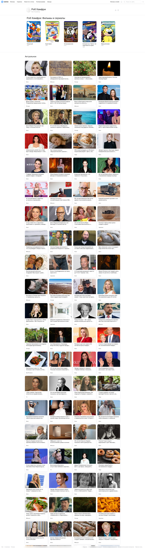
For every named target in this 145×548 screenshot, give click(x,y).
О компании (7, 546)
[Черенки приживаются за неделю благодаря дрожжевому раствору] (36, 338)
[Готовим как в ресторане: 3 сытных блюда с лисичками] (108, 508)
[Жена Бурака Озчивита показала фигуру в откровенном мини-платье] (60, 169)
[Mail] (2, 2)
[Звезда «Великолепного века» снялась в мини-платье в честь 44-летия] (60, 484)
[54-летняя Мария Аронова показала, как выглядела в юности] (60, 387)
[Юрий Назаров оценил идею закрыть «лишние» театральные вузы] (108, 532)
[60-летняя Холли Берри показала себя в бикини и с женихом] (108, 411)
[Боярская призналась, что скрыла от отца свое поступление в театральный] (84, 169)
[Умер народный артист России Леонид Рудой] (108, 72)
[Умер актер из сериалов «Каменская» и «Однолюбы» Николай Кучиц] (60, 508)
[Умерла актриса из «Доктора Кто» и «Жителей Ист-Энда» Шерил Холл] (84, 484)
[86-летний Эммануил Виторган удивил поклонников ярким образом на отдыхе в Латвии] (84, 193)
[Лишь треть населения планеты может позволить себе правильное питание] (36, 508)
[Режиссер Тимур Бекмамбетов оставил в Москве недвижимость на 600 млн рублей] (84, 241)
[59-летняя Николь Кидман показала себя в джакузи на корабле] (84, 435)
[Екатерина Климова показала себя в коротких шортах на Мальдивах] (36, 411)
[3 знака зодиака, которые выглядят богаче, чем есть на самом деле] (108, 387)
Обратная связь (138, 546)
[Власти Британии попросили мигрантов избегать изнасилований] (84, 96)
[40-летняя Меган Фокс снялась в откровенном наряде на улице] (108, 169)
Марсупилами (105, 44)
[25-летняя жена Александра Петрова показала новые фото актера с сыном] (60, 363)
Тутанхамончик (68, 44)
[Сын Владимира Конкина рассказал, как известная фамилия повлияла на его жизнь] (108, 363)
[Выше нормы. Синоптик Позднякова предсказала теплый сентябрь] (36, 96)
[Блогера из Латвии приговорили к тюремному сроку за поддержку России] (36, 290)
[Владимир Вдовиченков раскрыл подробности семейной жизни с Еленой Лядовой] (108, 96)
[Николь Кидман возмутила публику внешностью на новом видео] (36, 435)
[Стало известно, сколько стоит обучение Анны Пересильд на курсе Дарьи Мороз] (36, 460)
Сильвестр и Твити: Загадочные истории (90, 44)
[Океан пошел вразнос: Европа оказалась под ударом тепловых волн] (84, 120)
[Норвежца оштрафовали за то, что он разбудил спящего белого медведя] (36, 241)
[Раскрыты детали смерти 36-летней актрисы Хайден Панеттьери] (84, 338)
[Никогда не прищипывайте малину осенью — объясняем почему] (84, 72)
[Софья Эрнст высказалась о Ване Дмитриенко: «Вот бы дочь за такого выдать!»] (36, 314)
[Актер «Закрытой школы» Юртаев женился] (60, 532)
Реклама (13, 546)
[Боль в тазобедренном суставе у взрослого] (60, 266)
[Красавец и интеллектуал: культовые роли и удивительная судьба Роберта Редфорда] (108, 484)
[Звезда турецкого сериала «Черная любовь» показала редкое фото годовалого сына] (84, 363)
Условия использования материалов (126, 546)
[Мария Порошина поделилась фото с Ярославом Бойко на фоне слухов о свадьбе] (108, 120)
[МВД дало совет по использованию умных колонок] (60, 435)
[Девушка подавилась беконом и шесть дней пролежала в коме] (60, 314)
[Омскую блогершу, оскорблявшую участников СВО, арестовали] (60, 193)
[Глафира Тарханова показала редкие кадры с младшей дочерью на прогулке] (36, 169)
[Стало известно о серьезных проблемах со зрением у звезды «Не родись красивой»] (36, 217)
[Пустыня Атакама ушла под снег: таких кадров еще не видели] (60, 290)
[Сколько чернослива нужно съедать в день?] (108, 217)
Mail (2, 546)
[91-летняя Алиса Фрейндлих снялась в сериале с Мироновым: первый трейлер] (60, 120)
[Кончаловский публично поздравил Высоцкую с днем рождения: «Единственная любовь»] (36, 266)
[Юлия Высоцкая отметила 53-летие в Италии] (36, 532)
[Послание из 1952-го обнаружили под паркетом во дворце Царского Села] (60, 72)
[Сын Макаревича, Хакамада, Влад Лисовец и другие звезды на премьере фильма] (60, 338)
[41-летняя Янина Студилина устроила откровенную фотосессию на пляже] (36, 193)
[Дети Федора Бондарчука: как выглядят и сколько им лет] (60, 217)
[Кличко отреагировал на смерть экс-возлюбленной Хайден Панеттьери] (108, 338)
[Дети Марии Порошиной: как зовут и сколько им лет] (36, 120)
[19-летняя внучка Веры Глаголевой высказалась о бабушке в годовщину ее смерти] (84, 217)
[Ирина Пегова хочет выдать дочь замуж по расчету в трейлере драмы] (108, 266)
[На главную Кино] (5, 2)
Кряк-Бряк (48, 44)
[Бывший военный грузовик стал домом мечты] (108, 193)
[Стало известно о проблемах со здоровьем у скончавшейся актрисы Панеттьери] (36, 72)
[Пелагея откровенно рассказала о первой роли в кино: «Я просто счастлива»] (84, 411)
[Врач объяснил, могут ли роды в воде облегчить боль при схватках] (108, 241)
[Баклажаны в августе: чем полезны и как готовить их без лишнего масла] (36, 363)
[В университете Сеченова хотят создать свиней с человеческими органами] (84, 532)
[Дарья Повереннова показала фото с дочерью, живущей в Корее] (84, 460)
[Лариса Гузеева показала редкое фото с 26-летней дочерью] (60, 96)
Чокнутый (30, 44)
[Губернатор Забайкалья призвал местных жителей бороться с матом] (108, 314)
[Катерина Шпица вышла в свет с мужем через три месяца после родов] (60, 411)
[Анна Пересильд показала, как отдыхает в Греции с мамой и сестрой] (84, 387)
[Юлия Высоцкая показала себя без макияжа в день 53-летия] (108, 290)
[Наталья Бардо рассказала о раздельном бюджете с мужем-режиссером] (60, 241)
